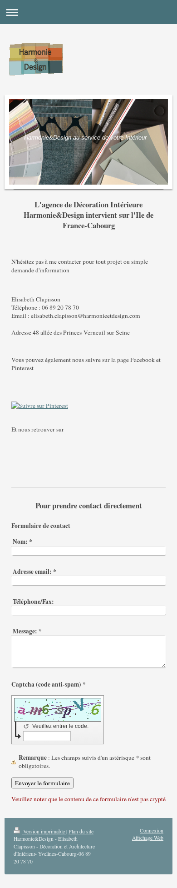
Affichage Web (147, 837)
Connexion (151, 830)
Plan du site (81, 831)
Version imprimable (44, 831)
